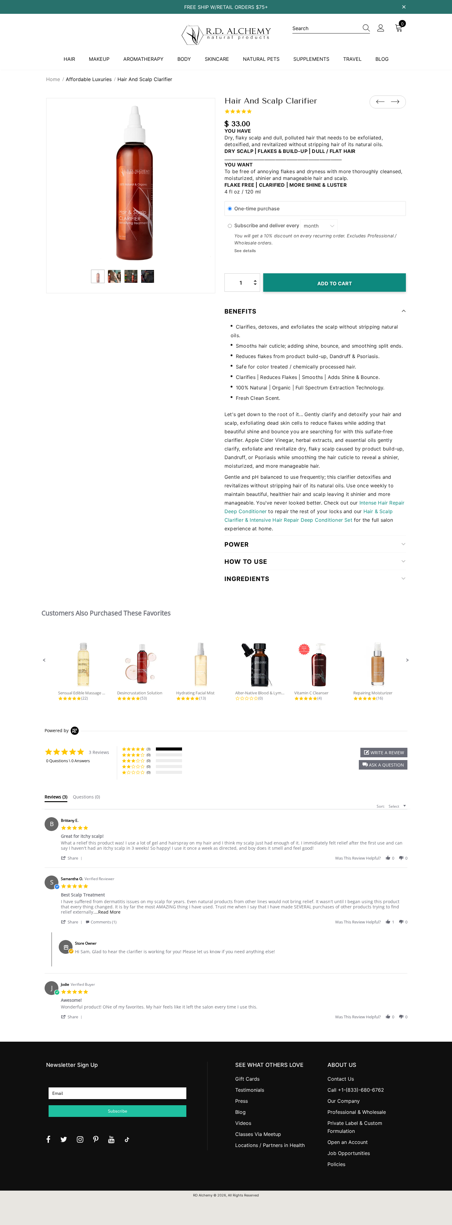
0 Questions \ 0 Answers (68, 760)
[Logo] (226, 34)
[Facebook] (48, 1139)
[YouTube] (111, 1139)
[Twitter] (63, 1139)
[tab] (56, 798)
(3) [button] (148, 749)
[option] (131, 182)
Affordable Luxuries (89, 79)
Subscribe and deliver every (267, 226)
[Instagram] (80, 1139)
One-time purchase (257, 208)
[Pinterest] (95, 1139)
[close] (404, 6)
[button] (44, 660)
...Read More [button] (107, 912)
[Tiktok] (127, 1139)
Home (53, 79)
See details (245, 250)
